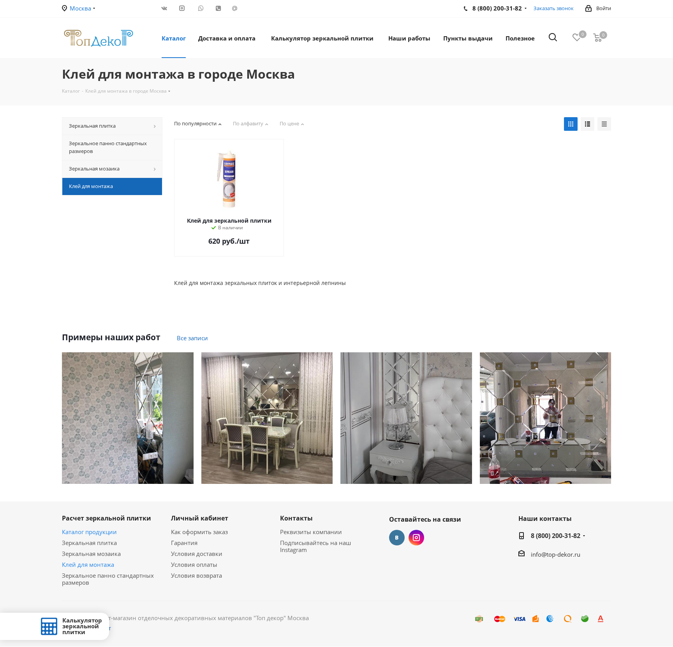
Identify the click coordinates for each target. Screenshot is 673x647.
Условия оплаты (194, 564)
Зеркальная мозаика (91, 553)
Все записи (192, 338)
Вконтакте (397, 537)
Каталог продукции (89, 532)
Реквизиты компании (311, 532)
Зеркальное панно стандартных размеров (108, 578)
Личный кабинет (199, 518)
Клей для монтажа (88, 564)
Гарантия (184, 543)
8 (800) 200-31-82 (555, 535)
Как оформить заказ (199, 532)
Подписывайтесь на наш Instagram (315, 546)
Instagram (416, 537)
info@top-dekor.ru (555, 554)
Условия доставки (196, 553)
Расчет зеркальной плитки (106, 518)
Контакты (296, 518)
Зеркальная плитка (89, 543)
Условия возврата (196, 575)
